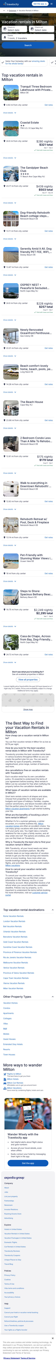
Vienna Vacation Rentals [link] (13, 983)
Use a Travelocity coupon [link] (14, 1325)
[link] (28, 1075)
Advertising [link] (8, 1218)
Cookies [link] (7, 1280)
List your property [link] (11, 1196)
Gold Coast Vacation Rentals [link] (15, 942)
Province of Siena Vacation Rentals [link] (18, 973)
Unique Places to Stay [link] (12, 1260)
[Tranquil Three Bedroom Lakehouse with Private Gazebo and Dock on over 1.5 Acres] (28, 95)
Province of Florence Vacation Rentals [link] (20, 952)
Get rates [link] (49, 105)
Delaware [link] (12, 11)
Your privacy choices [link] (12, 1297)
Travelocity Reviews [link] (12, 1251)
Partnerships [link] (9, 1201)
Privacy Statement (12, 1358)
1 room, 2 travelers (17, 38)
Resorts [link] (6, 1049)
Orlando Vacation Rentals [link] (14, 931)
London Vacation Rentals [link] (14, 921)
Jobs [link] (6, 1192)
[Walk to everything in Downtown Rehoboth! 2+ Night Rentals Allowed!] (28, 492)
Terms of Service (28, 1358)
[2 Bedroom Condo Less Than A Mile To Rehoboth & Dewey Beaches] (28, 451)
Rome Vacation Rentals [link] (13, 916)
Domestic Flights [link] (10, 1242)
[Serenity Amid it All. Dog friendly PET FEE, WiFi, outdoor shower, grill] (28, 257)
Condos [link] (6, 1008)
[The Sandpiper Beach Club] (28, 181)
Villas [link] (5, 1023)
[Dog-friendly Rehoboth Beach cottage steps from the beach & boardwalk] (28, 221)
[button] (28, 112)
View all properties (28, 679)
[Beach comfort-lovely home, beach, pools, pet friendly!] (28, 375)
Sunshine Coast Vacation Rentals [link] (17, 947)
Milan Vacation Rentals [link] (13, 988)
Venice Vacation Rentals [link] (13, 968)
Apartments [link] (8, 1013)
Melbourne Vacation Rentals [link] (15, 962)
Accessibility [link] (9, 1293)
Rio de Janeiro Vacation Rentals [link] (17, 957)
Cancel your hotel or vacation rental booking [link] (21, 1312)
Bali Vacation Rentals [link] (12, 926)
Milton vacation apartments (17, 808)
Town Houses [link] (9, 1054)
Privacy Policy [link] (9, 1275)
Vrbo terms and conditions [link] (14, 1288)
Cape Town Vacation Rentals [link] (16, 978)
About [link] (6, 1188)
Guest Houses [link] (9, 1039)
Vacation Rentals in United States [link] (17, 1234)
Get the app (28, 1163)
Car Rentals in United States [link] (15, 1247)
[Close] (53, 1338)
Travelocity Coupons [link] (12, 1255)
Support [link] (7, 1308)
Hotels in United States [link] (13, 1229)
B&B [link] (5, 1029)
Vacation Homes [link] (10, 1003)
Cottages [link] (7, 1018)
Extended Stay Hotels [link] (13, 1044)
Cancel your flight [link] (11, 1317)
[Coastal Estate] (28, 136)
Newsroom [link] (8, 1205)
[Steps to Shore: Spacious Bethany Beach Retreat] (28, 604)
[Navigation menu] (51, 4)
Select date (13, 30)
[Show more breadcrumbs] (4, 10)
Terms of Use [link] (9, 1284)
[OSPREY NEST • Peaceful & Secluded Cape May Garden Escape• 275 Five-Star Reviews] (28, 298)
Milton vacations (12, 865)
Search (28, 45)
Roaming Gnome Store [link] (12, 1214)
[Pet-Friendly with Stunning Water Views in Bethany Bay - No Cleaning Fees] (28, 564)
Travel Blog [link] (8, 1264)
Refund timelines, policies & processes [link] (18, 1321)
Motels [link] (6, 1034)
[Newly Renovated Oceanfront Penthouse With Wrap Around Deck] (28, 339)
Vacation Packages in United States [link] (18, 1238)
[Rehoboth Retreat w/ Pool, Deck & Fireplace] (28, 528)
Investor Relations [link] (11, 1209)
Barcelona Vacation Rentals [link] (15, 937)
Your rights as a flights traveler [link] (15, 1330)
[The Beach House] (28, 411)
